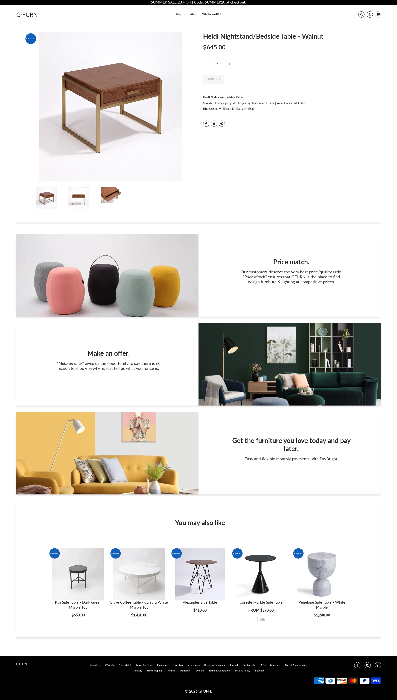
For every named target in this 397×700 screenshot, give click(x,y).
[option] (110, 106)
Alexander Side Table (200, 602)
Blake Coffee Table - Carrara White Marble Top (139, 604)
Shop (179, 14)
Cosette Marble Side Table (261, 602)
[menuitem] (180, 14)
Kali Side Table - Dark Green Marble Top (78, 604)
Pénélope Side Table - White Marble (322, 604)
